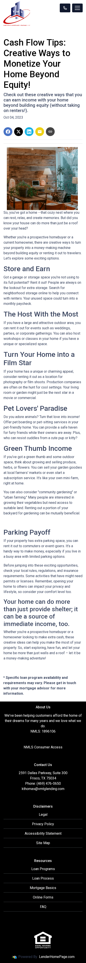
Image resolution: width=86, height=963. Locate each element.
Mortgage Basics (43, 888)
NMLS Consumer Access (43, 747)
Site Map (43, 843)
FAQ (43, 907)
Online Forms (43, 897)
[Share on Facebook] (8, 131)
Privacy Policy (43, 824)
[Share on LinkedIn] (29, 131)
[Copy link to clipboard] (50, 131)
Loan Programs (43, 869)
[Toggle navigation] (77, 8)
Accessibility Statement (43, 833)
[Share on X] (18, 131)
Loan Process (43, 878)
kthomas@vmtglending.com (43, 789)
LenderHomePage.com (57, 957)
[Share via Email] (39, 131)
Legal (43, 814)
